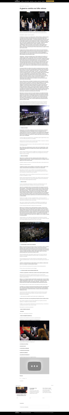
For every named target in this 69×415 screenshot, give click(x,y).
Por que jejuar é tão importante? (33, 388)
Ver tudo (52, 385)
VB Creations (52, 412)
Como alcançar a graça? (47, 388)
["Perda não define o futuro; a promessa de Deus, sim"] (21, 390)
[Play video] (34, 366)
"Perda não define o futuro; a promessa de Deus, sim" (21, 395)
